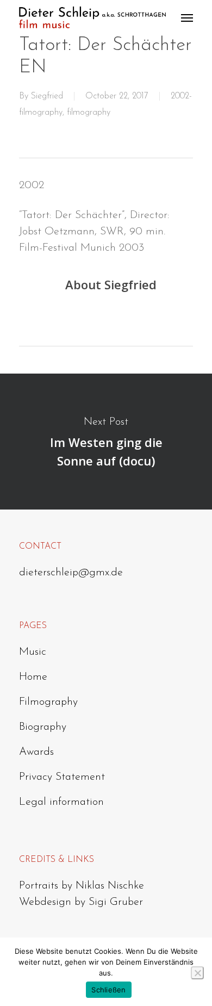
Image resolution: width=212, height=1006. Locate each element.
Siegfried (47, 96)
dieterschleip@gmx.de (71, 572)
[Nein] (197, 972)
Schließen (108, 989)
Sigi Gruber (116, 902)
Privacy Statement (62, 777)
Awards (36, 752)
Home (33, 677)
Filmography (48, 702)
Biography (42, 727)
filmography (88, 112)
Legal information (61, 802)
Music (32, 652)
